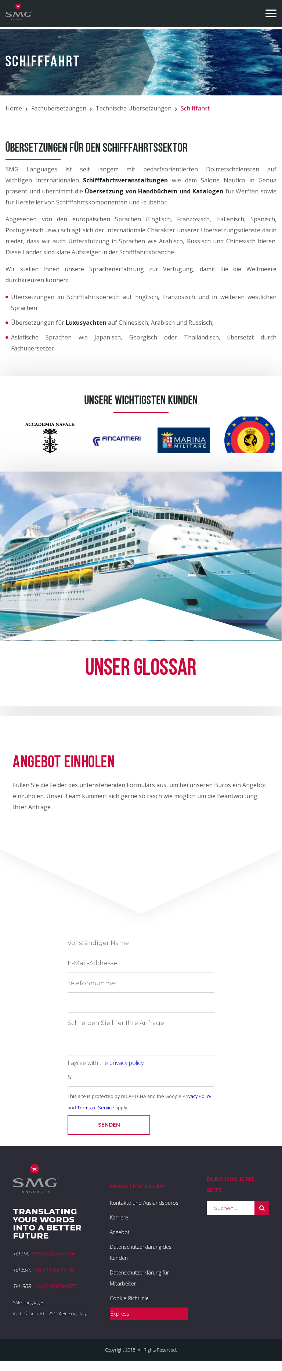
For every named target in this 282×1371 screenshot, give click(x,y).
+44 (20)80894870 (54, 1286)
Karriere (119, 1217)
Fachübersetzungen (58, 108)
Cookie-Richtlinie (129, 1298)
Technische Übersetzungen (133, 108)
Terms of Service (95, 1107)
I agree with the (106, 1063)
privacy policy (126, 1063)
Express (120, 1313)
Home (14, 108)
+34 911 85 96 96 (52, 1269)
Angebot (120, 1232)
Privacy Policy (196, 1096)
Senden (109, 1124)
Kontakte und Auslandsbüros (144, 1202)
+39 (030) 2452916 (52, 1253)
